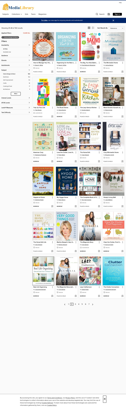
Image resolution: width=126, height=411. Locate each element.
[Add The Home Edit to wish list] (99, 161)
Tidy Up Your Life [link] (39, 108)
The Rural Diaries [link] (62, 108)
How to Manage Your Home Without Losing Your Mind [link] (42, 63)
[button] (100, 15)
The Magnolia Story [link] (86, 242)
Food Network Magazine (88, 65)
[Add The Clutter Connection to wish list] (122, 296)
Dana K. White (39, 65)
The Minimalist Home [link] (111, 63)
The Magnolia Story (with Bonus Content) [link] (66, 287)
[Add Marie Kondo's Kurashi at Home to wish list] (122, 116)
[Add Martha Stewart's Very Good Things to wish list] (75, 251)
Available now (7, 52)
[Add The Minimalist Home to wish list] (122, 72)
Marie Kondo (108, 110)
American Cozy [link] (38, 152)
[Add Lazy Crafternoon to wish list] (99, 296)
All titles (5, 49)
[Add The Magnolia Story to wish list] (99, 251)
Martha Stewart (62, 245)
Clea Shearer (85, 155)
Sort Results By (102, 28)
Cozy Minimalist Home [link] (111, 152)
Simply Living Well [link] (110, 197)
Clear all (26, 33)
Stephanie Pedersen (40, 155)
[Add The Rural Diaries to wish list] (75, 116)
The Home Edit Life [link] (39, 242)
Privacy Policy (70, 398)
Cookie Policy (52, 405)
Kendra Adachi (86, 110)
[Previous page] (65, 304)
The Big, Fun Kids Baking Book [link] (89, 63)
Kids (26, 14)
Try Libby (44, 20)
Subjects (5, 14)
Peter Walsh (61, 155)
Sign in (117, 14)
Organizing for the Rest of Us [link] (66, 63)
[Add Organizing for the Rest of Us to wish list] (75, 72)
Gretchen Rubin (39, 200)
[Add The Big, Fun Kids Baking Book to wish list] (99, 72)
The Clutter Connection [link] (111, 287)
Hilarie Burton (62, 110)
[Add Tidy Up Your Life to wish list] (52, 116)
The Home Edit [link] (85, 152)
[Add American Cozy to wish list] (52, 161)
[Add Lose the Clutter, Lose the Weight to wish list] (75, 161)
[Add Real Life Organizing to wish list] (52, 296)
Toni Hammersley (86, 200)
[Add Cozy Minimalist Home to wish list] (122, 161)
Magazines (42, 14)
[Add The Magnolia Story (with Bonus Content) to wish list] (75, 296)
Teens (33, 14)
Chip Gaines (85, 245)
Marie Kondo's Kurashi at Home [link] (113, 108)
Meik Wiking (61, 200)
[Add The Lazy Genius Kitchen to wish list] (99, 116)
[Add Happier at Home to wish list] (52, 206)
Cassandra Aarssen (40, 289)
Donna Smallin (109, 245)
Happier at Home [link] (39, 197)
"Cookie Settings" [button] (47, 403)
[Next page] (93, 304)
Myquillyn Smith (109, 155)
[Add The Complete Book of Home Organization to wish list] (99, 206)
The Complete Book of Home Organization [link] (89, 197)
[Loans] (109, 15)
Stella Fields (85, 289)
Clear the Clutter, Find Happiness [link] (113, 242)
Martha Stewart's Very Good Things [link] (66, 242)
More (15, 94)
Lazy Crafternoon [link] (86, 287)
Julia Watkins (108, 200)
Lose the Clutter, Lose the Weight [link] (66, 152)
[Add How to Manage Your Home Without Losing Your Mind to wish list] (52, 72)
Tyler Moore (38, 110)
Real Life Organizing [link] (40, 287)
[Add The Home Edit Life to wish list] (52, 251)
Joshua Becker (109, 65)
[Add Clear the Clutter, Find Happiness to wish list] (122, 251)
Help (120, 2)
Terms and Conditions (54, 398)
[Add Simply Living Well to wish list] (122, 206)
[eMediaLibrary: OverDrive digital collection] (18, 7)
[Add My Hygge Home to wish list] (75, 206)
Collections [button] (16, 14)
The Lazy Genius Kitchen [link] (88, 108)
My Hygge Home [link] (62, 197)
